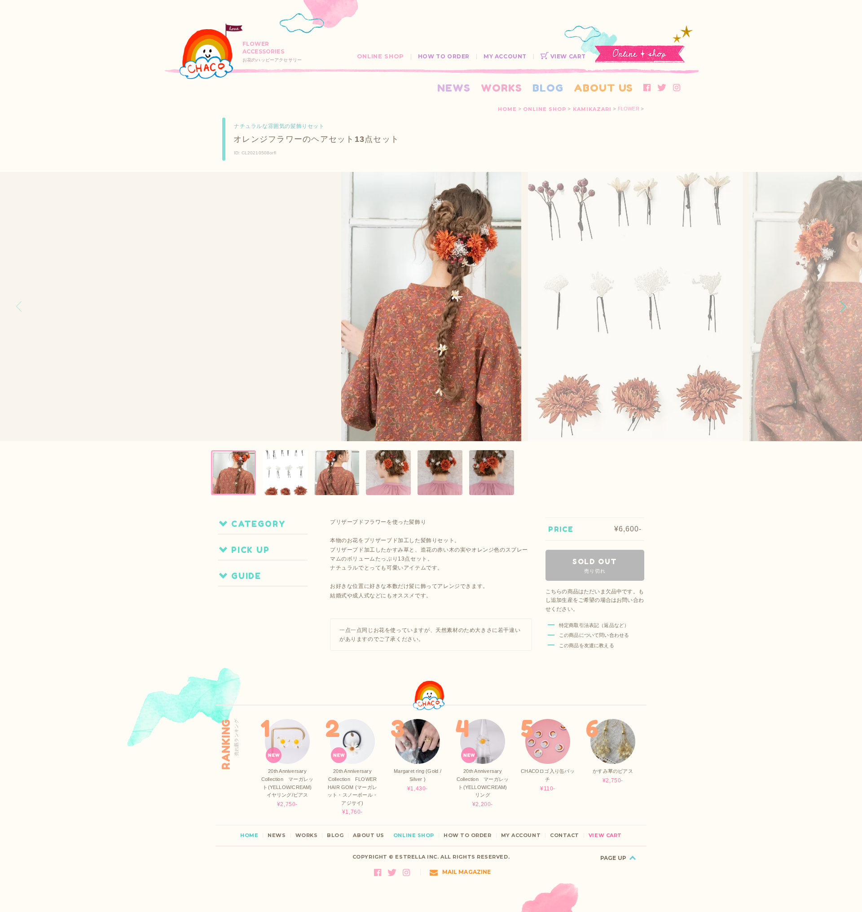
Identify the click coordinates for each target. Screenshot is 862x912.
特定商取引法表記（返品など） (594, 625)
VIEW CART (567, 56)
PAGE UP (613, 858)
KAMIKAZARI (592, 109)
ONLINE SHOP (380, 56)
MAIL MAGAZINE (466, 871)
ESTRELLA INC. (417, 857)
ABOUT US (603, 88)
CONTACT (564, 835)
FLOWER (628, 109)
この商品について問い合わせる (594, 635)
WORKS (501, 88)
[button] (843, 306)
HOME (507, 109)
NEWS (454, 88)
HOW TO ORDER (444, 56)
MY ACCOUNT (505, 56)
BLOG (547, 88)
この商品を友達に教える (586, 645)
